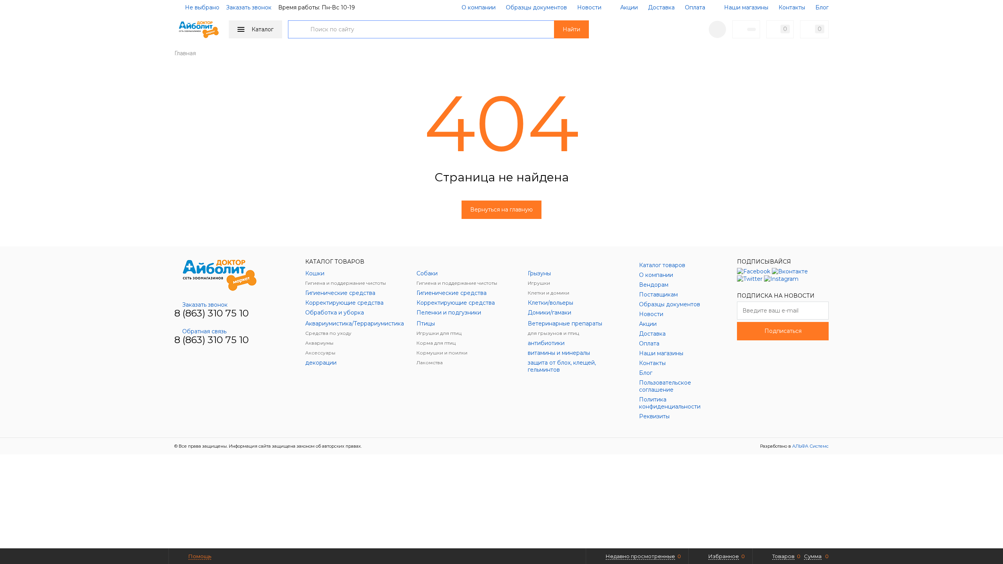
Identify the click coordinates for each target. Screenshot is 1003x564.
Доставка (661, 7)
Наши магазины (745, 7)
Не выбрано (201, 7)
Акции (628, 7)
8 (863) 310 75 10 (211, 313)
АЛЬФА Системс (810, 446)
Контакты (792, 7)
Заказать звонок (249, 7)
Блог (822, 7)
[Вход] (717, 29)
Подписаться (783, 330)
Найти (571, 29)
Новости (589, 7)
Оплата (695, 7)
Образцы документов (536, 7)
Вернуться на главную (501, 209)
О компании (479, 7)
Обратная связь (204, 331)
